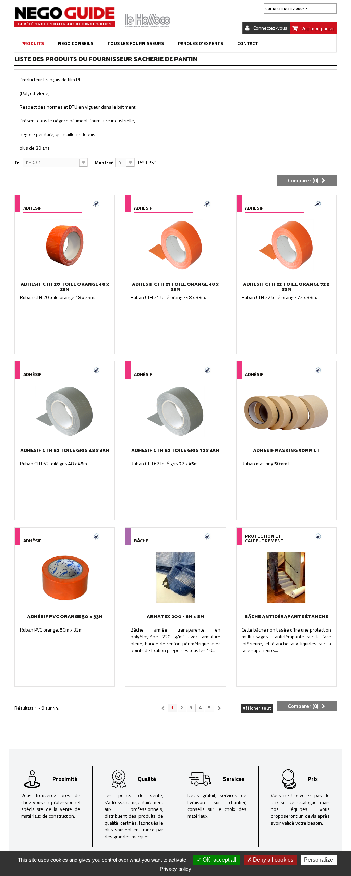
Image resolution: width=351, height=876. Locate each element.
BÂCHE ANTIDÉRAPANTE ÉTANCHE (286, 617)
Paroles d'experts (200, 43)
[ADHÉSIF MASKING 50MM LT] (286, 411)
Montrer (104, 162)
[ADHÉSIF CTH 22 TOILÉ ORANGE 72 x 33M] (286, 245)
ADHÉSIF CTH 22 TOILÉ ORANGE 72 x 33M (286, 287)
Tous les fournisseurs (135, 43)
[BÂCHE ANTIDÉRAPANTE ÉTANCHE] (286, 577)
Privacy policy (175, 869)
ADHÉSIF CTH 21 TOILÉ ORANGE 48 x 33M (175, 287)
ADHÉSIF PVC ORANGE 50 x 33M (64, 617)
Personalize (318, 860)
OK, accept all (219, 860)
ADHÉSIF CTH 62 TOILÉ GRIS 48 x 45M (64, 450)
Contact (247, 43)
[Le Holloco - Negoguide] (64, 13)
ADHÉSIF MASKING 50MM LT (286, 450)
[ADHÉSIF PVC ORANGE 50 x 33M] (64, 577)
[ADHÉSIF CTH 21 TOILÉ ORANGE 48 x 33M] (175, 245)
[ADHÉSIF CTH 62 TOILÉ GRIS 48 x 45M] (64, 411)
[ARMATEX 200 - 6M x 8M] (175, 577)
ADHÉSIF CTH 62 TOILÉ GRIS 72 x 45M (175, 450)
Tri (17, 162)
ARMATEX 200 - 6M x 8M (175, 617)
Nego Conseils (75, 43)
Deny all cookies (272, 860)
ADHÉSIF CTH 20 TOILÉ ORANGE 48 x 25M (65, 287)
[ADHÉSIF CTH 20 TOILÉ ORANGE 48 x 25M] (64, 245)
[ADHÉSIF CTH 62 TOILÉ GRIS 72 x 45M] (175, 411)
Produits (32, 43)
